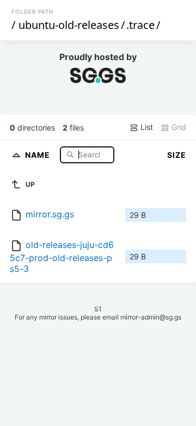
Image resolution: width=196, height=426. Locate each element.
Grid (177, 127)
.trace (140, 24)
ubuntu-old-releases (69, 24)
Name (38, 154)
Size (176, 154)
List (145, 127)
